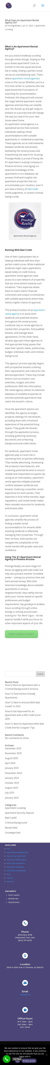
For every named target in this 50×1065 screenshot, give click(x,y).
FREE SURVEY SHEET (21, 634)
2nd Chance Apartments (16, 870)
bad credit (33, 189)
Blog (8, 874)
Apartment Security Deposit (19, 812)
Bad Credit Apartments (16, 863)
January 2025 (12, 768)
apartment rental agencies (26, 78)
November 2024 (13, 773)
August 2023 (11, 787)
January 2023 (12, 797)
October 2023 (12, 782)
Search (40, 674)
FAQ (8, 849)
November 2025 (13, 753)
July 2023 (9, 792)
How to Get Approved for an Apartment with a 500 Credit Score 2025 (23, 715)
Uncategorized (12, 832)
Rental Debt (11, 827)
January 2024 (12, 777)
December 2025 (13, 748)
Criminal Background (16, 822)
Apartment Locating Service (18, 852)
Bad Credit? (11, 817)
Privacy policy (29, 1061)
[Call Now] (6, 1059)
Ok (17, 1061)
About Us (10, 881)
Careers (10, 878)
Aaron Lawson (14, 895)
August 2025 (11, 758)
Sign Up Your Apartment (16, 856)
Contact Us (25, 994)
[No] (46, 1054)
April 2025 (10, 763)
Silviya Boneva (13, 902)
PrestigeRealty (14, 25)
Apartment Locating (15, 807)
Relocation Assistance (15, 867)
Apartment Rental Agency (17, 860)
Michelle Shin (13, 898)
